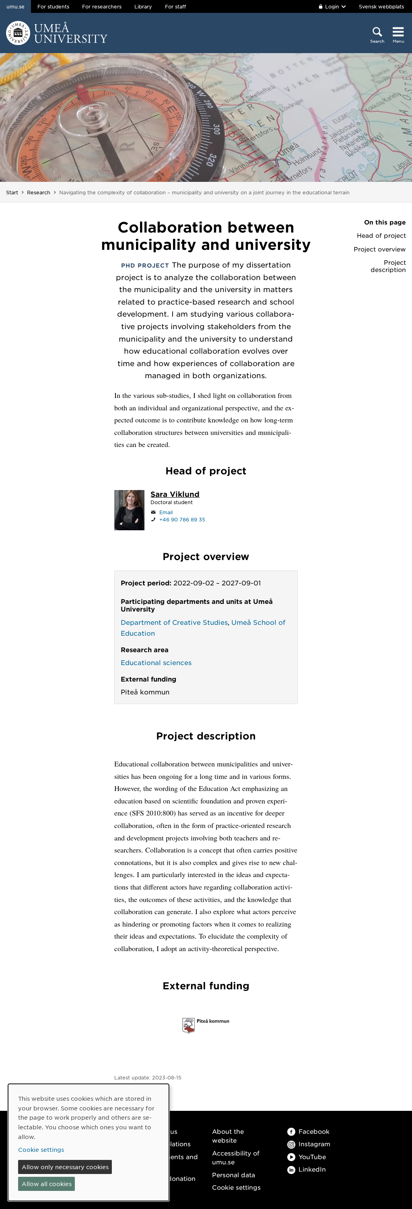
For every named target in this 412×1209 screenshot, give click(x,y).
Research (38, 192)
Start (12, 192)
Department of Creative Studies (174, 622)
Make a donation (169, 1178)
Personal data (233, 1174)
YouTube (312, 1156)
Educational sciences (156, 662)
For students (53, 6)
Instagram (314, 1143)
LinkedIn (312, 1169)
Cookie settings (236, 1187)
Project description (388, 266)
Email (166, 512)
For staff (175, 6)
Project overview (380, 249)
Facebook (314, 1131)
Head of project (381, 235)
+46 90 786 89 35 (182, 519)
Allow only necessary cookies (65, 1166)
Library (143, 6)
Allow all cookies (47, 1183)
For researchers (102, 6)
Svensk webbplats (381, 6)
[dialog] (88, 1142)
